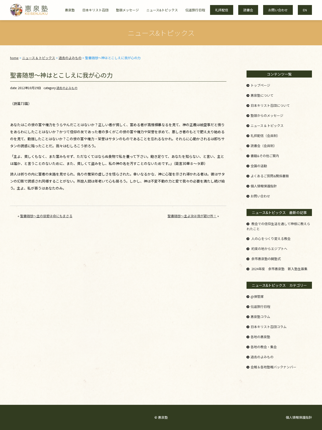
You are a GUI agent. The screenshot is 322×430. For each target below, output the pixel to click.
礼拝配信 (221, 10)
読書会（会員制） (264, 145)
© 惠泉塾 (161, 417)
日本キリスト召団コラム (269, 326)
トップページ (260, 85)
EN (305, 10)
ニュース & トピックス (267, 125)
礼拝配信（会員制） (265, 135)
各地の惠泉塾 (260, 336)
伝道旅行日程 (195, 10)
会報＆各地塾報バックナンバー (273, 367)
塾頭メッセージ (127, 10)
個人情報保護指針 (264, 186)
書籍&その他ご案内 (265, 155)
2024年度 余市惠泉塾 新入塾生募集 (279, 268)
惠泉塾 (70, 10)
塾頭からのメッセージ (267, 115)
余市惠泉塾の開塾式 (266, 258)
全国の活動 (259, 165)
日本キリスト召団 (95, 10)
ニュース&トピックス (162, 10)
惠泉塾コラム (260, 316)
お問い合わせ (278, 10)
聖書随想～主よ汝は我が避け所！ (192, 215)
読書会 (248, 10)
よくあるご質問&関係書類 (270, 175)
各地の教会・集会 (264, 346)
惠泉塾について (262, 95)
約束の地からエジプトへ (269, 248)
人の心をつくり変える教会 (271, 238)
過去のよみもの (66, 88)
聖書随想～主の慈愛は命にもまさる (46, 215)
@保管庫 (257, 296)
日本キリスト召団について (270, 105)
